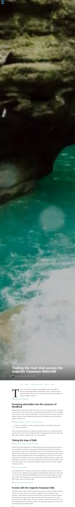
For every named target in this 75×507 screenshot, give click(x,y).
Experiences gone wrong (37, 384)
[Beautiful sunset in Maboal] (20, 399)
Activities (27, 384)
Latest (21, 384)
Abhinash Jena (18, 376)
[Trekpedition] (2, 3)
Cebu (25, 376)
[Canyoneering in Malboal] (19, 467)
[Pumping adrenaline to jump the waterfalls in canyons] (27, 422)
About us (47, 384)
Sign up (52, 384)
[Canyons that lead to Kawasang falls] (22, 482)
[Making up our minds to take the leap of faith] (25, 444)
